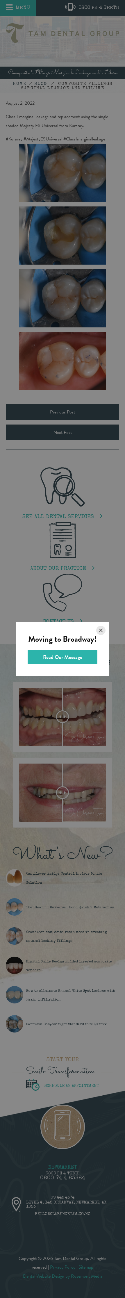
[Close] (101, 630)
